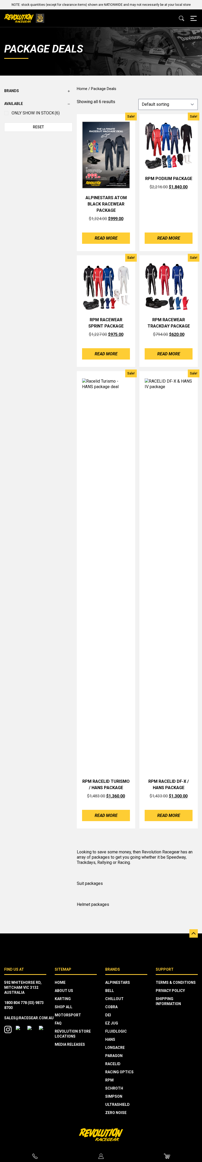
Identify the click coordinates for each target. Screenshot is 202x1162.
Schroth (114, 1088)
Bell (109, 991)
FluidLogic (116, 1031)
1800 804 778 (15, 1003)
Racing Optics (119, 1072)
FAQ (58, 1023)
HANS (110, 1039)
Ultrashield (117, 1104)
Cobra (111, 1007)
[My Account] (101, 1156)
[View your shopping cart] (167, 1156)
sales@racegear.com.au (29, 1018)
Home (82, 88)
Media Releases (70, 1044)
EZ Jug (111, 1023)
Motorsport (68, 1015)
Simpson (113, 1096)
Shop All (63, 1007)
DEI (108, 1015)
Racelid (112, 1064)
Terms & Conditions (176, 982)
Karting (63, 999)
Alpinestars (117, 982)
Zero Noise (116, 1113)
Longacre (115, 1047)
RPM (109, 1080)
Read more (106, 238)
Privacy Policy (170, 991)
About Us (64, 991)
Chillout (114, 999)
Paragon (114, 1056)
